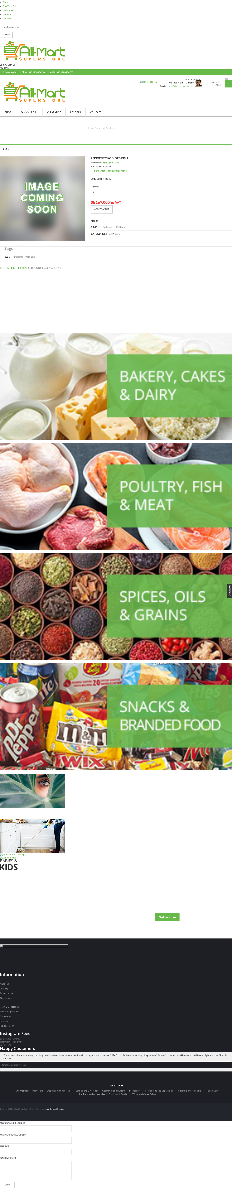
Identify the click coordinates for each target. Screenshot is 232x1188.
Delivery (4, 988)
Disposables (135, 1090)
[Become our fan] (226, 72)
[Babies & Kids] (38, 863)
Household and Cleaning (189, 1090)
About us (4, 983)
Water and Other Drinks (144, 1094)
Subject (4, 1146)
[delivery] (179, 81)
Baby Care (37, 1090)
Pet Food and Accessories (92, 1094)
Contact (7, 18)
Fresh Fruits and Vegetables (159, 1090)
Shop (5, 2)
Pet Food (121, 227)
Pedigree (107, 227)
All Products (108, 128)
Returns (4, 1021)
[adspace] (148, 81)
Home (90, 128)
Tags (8, 248)
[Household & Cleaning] (38, 837)
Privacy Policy (7, 1025)
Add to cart (101, 209)
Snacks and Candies (118, 1094)
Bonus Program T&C (10, 1011)
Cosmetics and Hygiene (113, 1090)
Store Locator (7, 993)
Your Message (8, 1158)
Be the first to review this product (110, 170)
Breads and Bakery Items (59, 1090)
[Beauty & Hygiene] (38, 796)
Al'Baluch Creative (55, 1109)
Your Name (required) (12, 1123)
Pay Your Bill (9, 6)
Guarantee (5, 998)
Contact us (5, 1016)
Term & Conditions (9, 1006)
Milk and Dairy (211, 1090)
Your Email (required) (13, 1134)
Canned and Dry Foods (86, 1090)
